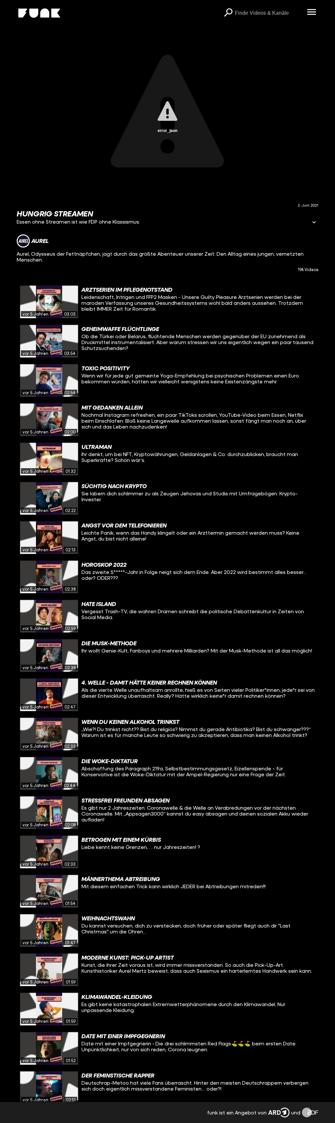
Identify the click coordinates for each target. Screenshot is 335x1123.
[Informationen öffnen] (314, 223)
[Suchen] (228, 13)
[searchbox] (269, 13)
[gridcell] (167, 301)
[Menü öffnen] (311, 12)
